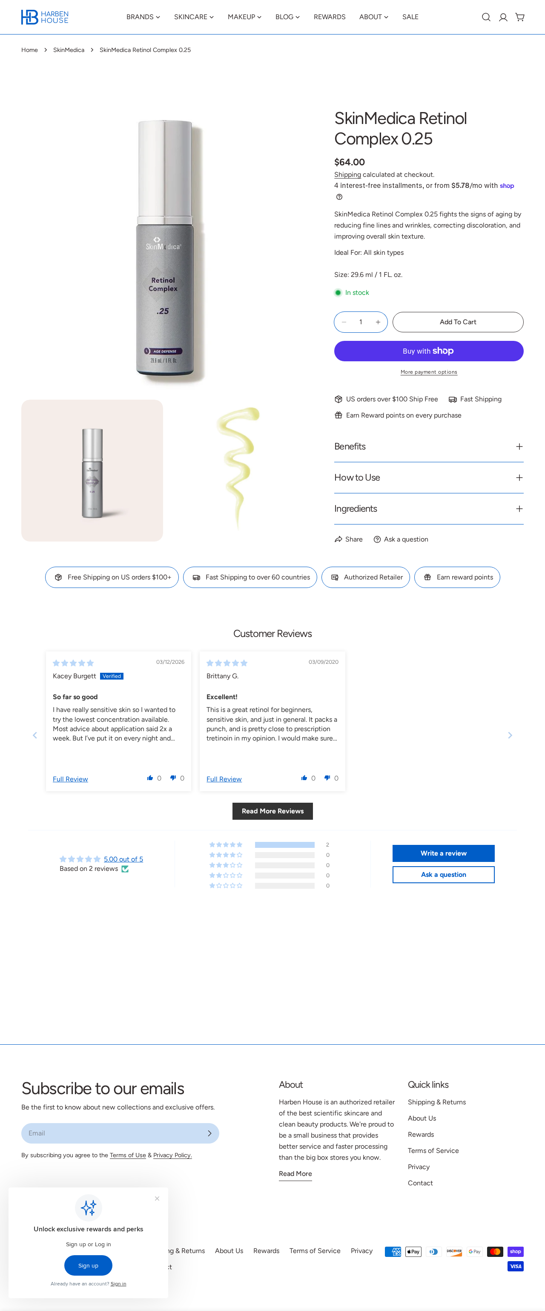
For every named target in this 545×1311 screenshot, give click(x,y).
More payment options (429, 372)
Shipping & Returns (437, 1102)
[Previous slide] (35, 735)
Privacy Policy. (172, 1155)
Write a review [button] (444, 853)
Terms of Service (433, 1151)
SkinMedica (68, 50)
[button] (150, 777)
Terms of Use (128, 1155)
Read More (295, 1174)
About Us (422, 1118)
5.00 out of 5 (123, 859)
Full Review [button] (70, 779)
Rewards (421, 1134)
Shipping (347, 174)
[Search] (486, 17)
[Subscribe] (209, 1133)
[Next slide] (510, 735)
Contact (420, 1183)
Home (29, 50)
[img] (73, 663)
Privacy (419, 1167)
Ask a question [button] (443, 874)
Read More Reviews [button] (273, 811)
